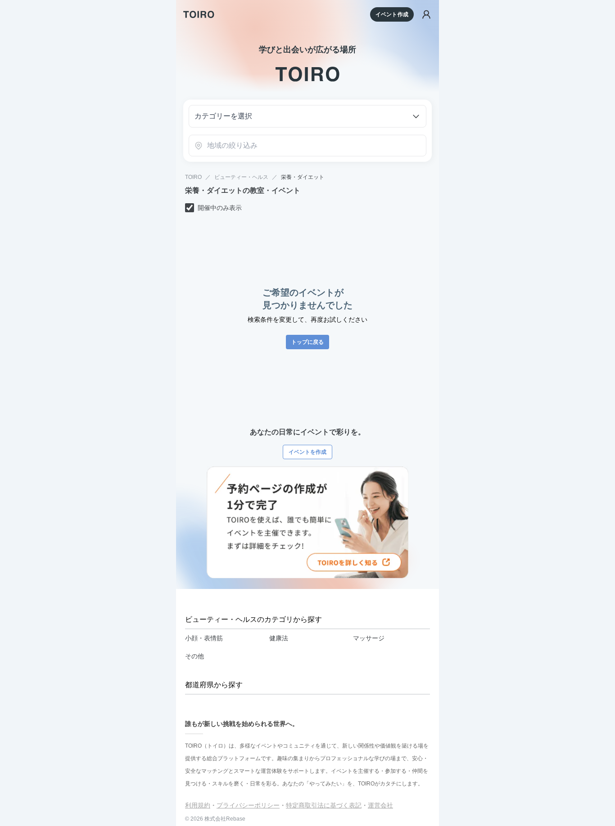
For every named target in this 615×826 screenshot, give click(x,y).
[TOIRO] (198, 14)
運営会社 (380, 805)
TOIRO (193, 177)
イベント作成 (391, 14)
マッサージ (368, 638)
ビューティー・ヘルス (241, 177)
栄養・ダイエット (302, 177)
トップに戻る (307, 342)
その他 (194, 656)
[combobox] (307, 145)
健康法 (278, 638)
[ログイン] (426, 14)
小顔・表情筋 (204, 638)
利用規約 (197, 805)
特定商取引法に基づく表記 (324, 805)
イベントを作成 (307, 452)
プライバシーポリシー (248, 805)
